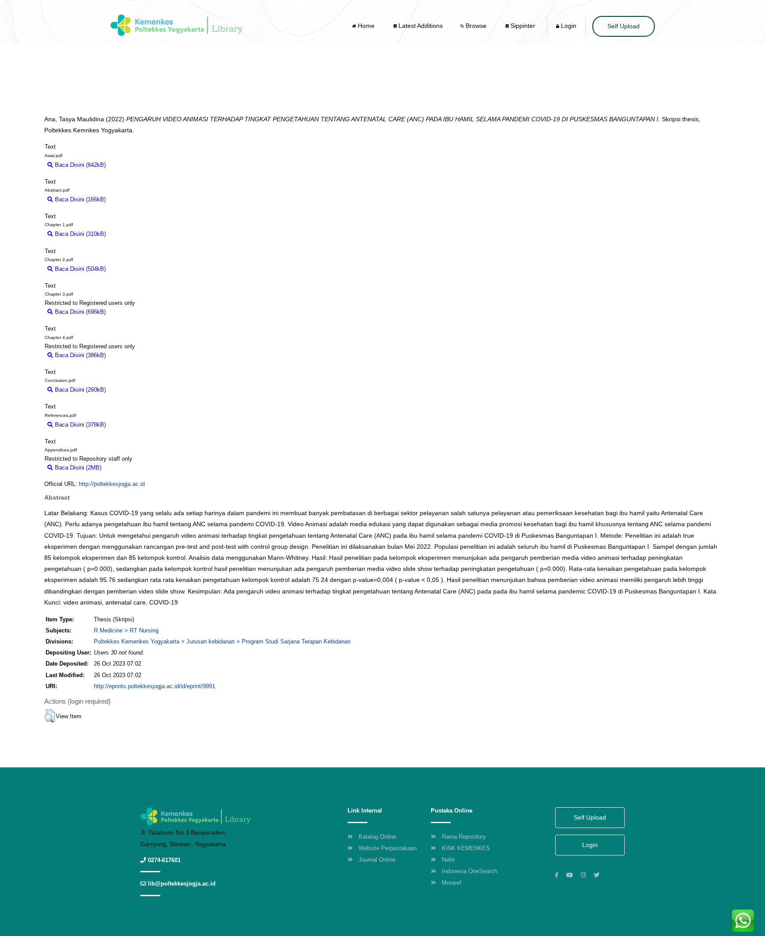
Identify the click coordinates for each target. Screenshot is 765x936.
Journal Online (377, 859)
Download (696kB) (133, 311)
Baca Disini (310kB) (79, 234)
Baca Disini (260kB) (79, 389)
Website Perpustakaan (388, 848)
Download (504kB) (133, 269)
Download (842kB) (133, 165)
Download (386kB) (133, 355)
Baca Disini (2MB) (77, 467)
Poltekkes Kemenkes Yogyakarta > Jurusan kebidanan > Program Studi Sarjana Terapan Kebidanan (222, 641)
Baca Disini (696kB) (79, 311)
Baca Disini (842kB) (79, 165)
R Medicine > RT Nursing (126, 630)
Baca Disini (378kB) (79, 424)
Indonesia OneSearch (469, 871)
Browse (476, 25)
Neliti (448, 859)
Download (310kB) (133, 234)
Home (366, 25)
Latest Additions (420, 25)
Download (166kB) (133, 199)
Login (567, 25)
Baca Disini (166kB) (79, 199)
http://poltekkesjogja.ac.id (112, 484)
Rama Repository (464, 836)
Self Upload (623, 26)
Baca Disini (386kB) (79, 355)
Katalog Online (377, 836)
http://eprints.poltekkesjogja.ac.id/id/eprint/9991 (154, 686)
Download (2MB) (127, 467)
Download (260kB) (133, 389)
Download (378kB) (133, 424)
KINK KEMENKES (466, 848)
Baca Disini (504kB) (79, 269)
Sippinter (522, 25)
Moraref (451, 882)
